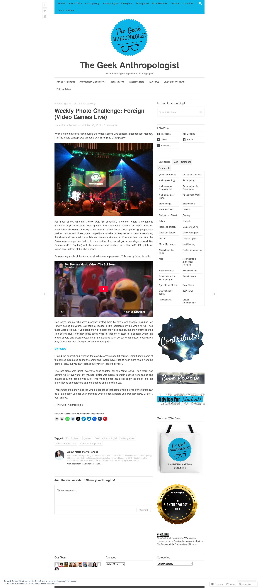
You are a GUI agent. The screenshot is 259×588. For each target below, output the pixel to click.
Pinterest (164, 145)
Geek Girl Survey (167, 232)
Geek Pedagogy (190, 232)
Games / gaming (63, 103)
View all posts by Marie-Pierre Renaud (84, 463)
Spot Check (188, 285)
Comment (143, 510)
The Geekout (165, 299)
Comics (186, 209)
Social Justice (189, 276)
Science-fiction (64, 89)
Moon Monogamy (167, 244)
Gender (162, 238)
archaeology (165, 203)
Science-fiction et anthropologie (167, 278)
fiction (162, 221)
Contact (175, 3)
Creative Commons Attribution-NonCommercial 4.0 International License (180, 543)
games (87, 438)
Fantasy (186, 215)
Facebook (164, 133)
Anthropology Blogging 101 (93, 81)
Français (187, 221)
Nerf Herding (189, 244)
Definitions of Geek (168, 215)
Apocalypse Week (191, 194)
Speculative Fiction (168, 285)
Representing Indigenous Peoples (189, 261)
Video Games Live (108, 133)
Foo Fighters (73, 438)
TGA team (189, 538)
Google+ (189, 133)
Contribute (187, 3)
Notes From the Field (166, 251)
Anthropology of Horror (166, 196)
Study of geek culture (174, 81)
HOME (61, 3)
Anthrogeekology (167, 180)
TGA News (154, 81)
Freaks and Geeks (167, 226)
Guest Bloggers (136, 81)
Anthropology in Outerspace (117, 3)
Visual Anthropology (84, 103)
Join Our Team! (66, 10)
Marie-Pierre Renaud (65, 125)
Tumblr (188, 139)
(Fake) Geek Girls (167, 174)
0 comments (110, 125)
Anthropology (92, 3)
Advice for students (66, 81)
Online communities (192, 250)
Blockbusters (189, 203)
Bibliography (142, 3)
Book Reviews (159, 3)
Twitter (162, 139)
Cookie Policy (53, 583)
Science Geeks (166, 270)
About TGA (74, 3)
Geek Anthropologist (106, 438)
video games (127, 438)
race (161, 258)
